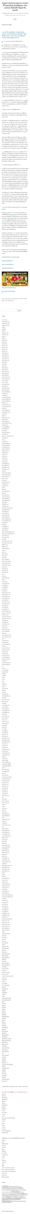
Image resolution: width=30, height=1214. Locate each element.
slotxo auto (4, 808)
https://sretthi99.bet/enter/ (8, 531)
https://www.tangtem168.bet (8, 1118)
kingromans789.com (6, 561)
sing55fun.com (5, 782)
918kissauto (4, 340)
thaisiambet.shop (6, 845)
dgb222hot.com (5, 450)
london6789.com (5, 578)
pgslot (3, 1110)
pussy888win (5, 732)
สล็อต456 (4, 1007)
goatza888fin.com (6, 509)
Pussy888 (4, 729)
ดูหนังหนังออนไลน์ (6, 954)
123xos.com (4, 319)
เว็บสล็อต (4, 1070)
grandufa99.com (5, 515)
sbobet (3, 767)
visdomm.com (5, 902)
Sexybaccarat (5, 775)
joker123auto (5, 554)
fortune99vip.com (6, 482)
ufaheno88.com (5, 878)
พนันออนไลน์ (5, 989)
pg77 (3, 1158)
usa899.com (4, 889)
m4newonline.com (6, 592)
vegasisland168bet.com (7, 895)
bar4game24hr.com (6, 404)
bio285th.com (5, 425)
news (3, 638)
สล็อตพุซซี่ (4, 1025)
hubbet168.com (5, 535)
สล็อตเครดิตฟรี (5, 1035)
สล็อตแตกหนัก (5, 1044)
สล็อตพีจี (4, 1024)
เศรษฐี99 (4, 1077)
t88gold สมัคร (18, 1194)
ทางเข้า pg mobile (6, 972)
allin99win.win (5, 367)
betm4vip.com (5, 419)
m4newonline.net (6, 596)
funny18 (4, 493)
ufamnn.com (5, 882)
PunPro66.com (5, 718)
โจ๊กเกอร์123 (4, 1081)
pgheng (3, 683)
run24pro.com (5, 751)
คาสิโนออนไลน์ (5, 946)
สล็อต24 (3, 1005)
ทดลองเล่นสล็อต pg (6, 965)
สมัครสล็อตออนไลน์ (6, 1000)
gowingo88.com (5, 513)
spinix (3, 817)
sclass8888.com (5, 771)
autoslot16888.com (6, 399)
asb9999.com (5, 386)
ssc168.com (4, 823)
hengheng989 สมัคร (19, 1188)
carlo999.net (5, 437)
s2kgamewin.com (6, 754)
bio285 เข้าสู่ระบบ (16, 1186)
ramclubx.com (5, 734)
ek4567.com (4, 456)
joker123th (4, 555)
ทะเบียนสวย (4, 966)
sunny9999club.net (6, 836)
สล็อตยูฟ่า (4, 1029)
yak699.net (4, 937)
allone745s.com (5, 371)
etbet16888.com (5, 463)
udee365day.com (6, 867)
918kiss (3, 1140)
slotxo (3, 806)
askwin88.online (5, 388)
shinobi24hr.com (6, 780)
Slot (3, 797)
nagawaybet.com (6, 629)
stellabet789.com (6, 830)
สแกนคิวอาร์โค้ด (5, 1048)
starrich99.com (5, 828)
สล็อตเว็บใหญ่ (5, 1042)
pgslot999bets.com (6, 695)
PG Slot (3, 668)
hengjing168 (4, 522)
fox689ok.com (5, 484)
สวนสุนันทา (4, 1046)
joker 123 (4, 1147)
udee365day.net (5, 869)
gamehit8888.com (6, 498)
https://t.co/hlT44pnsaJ (9, 291)
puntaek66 (4, 725)
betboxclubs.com (6, 417)
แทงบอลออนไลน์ (5, 1079)
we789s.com (5, 917)
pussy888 (4, 1112)
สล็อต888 (4, 1014)
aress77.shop (5, 380)
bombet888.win (5, 428)
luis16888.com (5, 585)
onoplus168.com (5, 655)
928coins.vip (5, 343)
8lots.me (4, 336)
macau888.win (5, 600)
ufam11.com (5, 880)
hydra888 (4, 539)
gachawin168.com (6, 496)
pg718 (3, 679)
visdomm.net (5, 904)
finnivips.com (5, 478)
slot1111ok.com (5, 801)
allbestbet (4, 366)
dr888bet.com (5, 452)
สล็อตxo (3, 1022)
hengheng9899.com (6, 519)
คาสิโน (3, 944)
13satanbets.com (6, 321)
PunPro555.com (5, 716)
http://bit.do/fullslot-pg (7, 268)
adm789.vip (4, 362)
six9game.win (5, 786)
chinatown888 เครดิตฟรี (6, 1187)
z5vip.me (4, 939)
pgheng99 (4, 684)
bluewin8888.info (6, 426)
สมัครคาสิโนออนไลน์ (6, 998)
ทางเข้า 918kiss (5, 968)
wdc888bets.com (6, 913)
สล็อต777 (4, 1012)
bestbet (3, 415)
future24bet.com (6, 495)
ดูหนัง (3, 1142)
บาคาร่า (3, 981)
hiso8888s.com (5, 526)
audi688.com (5, 393)
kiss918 (3, 1127)
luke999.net (4, 589)
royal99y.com (5, 747)
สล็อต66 (3, 1011)
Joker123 (4, 552)
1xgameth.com (5, 332)
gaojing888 (4, 502)
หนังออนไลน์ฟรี (5, 1051)
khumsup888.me (6, 559)
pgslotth (4, 1129)
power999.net (5, 707)
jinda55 (3, 550)
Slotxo (5, 1194)
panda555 (4, 660)
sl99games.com (5, 795)
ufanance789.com (6, 883)
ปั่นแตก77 (4, 987)
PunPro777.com (5, 721)
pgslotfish (4, 697)
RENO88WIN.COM (6, 740)
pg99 (3, 681)
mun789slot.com (5, 624)
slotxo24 (4, 810)
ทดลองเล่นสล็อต (5, 963)
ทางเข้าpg (4, 977)
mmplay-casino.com (6, 616)
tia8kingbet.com (5, 850)
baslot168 (4, 408)
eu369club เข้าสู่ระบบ (6, 1188)
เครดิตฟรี (4, 1060)
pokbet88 (4, 703)
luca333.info (4, 581)
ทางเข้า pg (4, 970)
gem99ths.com (5, 504)
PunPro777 (4, 719)
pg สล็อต (4, 673)
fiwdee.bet (4, 480)
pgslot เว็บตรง (5, 688)
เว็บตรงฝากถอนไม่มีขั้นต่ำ (7, 1064)
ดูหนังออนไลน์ (5, 955)
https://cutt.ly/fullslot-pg (8, 264)
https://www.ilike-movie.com (8, 1167)
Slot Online (4, 799)
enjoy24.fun (4, 458)
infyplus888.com (5, 548)
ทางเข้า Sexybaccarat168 (7, 976)
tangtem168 (4, 839)
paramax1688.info (6, 664)
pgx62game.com (5, 699)
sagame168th (5, 760)
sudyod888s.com (6, 832)
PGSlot (3, 686)
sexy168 (4, 773)
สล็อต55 (3, 1009)
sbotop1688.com (5, 769)
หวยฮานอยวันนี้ (5, 1055)
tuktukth (26, 1194)
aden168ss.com (5, 358)
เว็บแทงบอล (4, 1075)
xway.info (4, 935)
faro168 (3, 471)
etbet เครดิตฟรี (19, 1187)
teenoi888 (4, 841)
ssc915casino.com (6, 824)
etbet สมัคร (13, 1187)
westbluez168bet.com (7, 918)
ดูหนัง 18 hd (4, 952)
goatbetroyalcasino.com (7, 507)
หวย (3, 1053)
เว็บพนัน (3, 1066)
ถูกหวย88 (4, 961)
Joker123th (15, 1190)
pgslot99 (4, 692)
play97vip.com (5, 701)
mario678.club (5, 605)
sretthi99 (4, 821)
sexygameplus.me (6, 778)
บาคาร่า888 (4, 983)
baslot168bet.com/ (6, 412)
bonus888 (4, 430)
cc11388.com (5, 441)
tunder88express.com (7, 865)
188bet (3, 331)
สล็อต (3, 1001)
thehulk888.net (5, 848)
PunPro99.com (5, 723)
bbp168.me (4, 413)
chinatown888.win (6, 443)
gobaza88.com (5, 511)
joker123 (4, 1094)
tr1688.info (4, 863)
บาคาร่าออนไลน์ (5, 985)
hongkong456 (5, 530)
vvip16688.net (5, 909)
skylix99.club (5, 791)
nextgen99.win (5, 640)
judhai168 (4, 557)
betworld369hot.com (6, 423)
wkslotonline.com (6, 924)
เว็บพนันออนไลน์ (5, 1068)
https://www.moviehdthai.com (9, 1171)
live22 (3, 574)
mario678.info (5, 607)
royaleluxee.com (6, 749)
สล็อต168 (4, 1003)
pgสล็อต (11, 1193)
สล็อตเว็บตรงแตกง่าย (6, 1040)
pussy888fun (5, 730)
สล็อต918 (4, 1018)
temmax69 (4, 843)
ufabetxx (4, 876)
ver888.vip (4, 898)
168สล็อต (4, 329)
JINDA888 (4, 1108)
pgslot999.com (5, 694)
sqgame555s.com (6, 819)
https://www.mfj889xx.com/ (8, 533)
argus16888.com (5, 384)
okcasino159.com (6, 648)
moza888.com (5, 620)
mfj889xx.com (5, 614)
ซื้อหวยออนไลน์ (5, 1177)
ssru (3, 826)
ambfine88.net (5, 373)
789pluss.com (5, 334)
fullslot (3, 487)
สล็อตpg (3, 1020)
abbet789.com (5, 353)
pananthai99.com (6, 657)
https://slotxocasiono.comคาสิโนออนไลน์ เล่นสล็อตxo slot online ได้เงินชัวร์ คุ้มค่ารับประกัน (15, 6)
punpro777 (4, 1175)
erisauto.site (5, 460)
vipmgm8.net (5, 900)
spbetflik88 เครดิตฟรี (11, 1194)
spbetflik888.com (6, 813)
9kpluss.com (5, 347)
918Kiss (3, 338)
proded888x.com (6, 710)
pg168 (3, 677)
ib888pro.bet (5, 544)
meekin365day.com (6, 611)
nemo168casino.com (6, 635)
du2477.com (4, 454)
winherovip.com (5, 920)
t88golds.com (5, 837)
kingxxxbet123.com (6, 563)
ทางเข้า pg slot (14, 298)
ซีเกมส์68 (4, 950)
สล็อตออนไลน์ (5, 1031)
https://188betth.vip (6, 1130)
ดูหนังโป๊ (3, 1119)
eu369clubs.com (5, 467)
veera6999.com (5, 891)
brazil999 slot (5, 434)
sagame (4, 756)
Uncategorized (5, 887)
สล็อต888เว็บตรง (5, 1016)
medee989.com (5, 609)
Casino (3, 439)
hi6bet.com (4, 524)
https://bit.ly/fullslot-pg (7, 260)
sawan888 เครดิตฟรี (6, 764)
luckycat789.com (5, 583)
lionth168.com (5, 570)
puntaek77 (4, 727)
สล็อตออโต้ (4, 1033)
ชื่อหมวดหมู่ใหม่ (5, 948)
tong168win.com (5, 858)
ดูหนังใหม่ (4, 959)
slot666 (3, 804)
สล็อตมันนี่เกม (5, 1027)
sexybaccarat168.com (7, 777)
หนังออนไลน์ (4, 1049)
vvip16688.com (5, 907)
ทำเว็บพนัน (4, 979)
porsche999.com (5, 705)
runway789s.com (6, 753)
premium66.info (5, 708)
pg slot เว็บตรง (5, 670)
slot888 (3, 1106)
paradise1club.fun (6, 662)
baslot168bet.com (6, 410)
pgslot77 (4, 690)
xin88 (3, 931)
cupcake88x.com (6, 447)
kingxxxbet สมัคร (22, 1190)
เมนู (15, 19)
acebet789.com (5, 354)
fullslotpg (4, 489)
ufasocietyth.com (6, 885)
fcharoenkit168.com (6, 472)
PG (2, 666)
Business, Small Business (8, 436)
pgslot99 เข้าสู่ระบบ (5, 1193)
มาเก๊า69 (4, 994)
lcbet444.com (5, 568)
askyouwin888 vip (6, 391)
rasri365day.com (6, 738)
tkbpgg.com (4, 854)
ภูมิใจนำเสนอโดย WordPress (8, 1211)
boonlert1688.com (6, 432)
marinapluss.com (6, 601)
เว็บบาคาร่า (4, 1173)
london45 (4, 576)
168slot (3, 327)
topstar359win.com (6, 861)
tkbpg (22, 1194)
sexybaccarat (5, 1154)
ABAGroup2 (4, 351)
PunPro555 (4, 714)
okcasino (4, 646)
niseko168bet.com (6, 644)
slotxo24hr (4, 812)
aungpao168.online (6, 397)
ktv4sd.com (4, 566)
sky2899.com (5, 789)
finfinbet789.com (6, 476)
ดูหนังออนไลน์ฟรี (5, 957)
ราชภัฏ (3, 996)
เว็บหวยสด (4, 1073)
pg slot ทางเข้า (13, 214)
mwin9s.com (5, 625)
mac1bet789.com (6, 598)
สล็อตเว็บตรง (4, 1036)
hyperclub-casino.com (7, 541)
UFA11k (3, 872)
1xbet (3, 1121)
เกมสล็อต (4, 1059)
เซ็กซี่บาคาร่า (5, 1062)
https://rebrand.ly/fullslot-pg (9, 287)
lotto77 (3, 579)
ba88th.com (4, 402)
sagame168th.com (6, 762)
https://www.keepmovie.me (8, 1169)
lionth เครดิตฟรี (5, 1192)
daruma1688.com (6, 448)
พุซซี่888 (4, 990)
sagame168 (4, 758)
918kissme (4, 342)
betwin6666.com (5, 421)
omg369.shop (5, 651)
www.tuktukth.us (6, 928)
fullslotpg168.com (6, 491)
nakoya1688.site (5, 631)
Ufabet (3, 874)
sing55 (26, 1193)
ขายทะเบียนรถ (5, 942)
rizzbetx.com (5, 743)
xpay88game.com (6, 933)
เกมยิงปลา (4, 1057)
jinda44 (3, 1103)
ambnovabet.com (6, 377)
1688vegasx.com (6, 323)
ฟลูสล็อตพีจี (4, 992)
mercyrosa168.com (6, 613)
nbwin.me (4, 633)
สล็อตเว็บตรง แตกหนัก (6, 1038)
